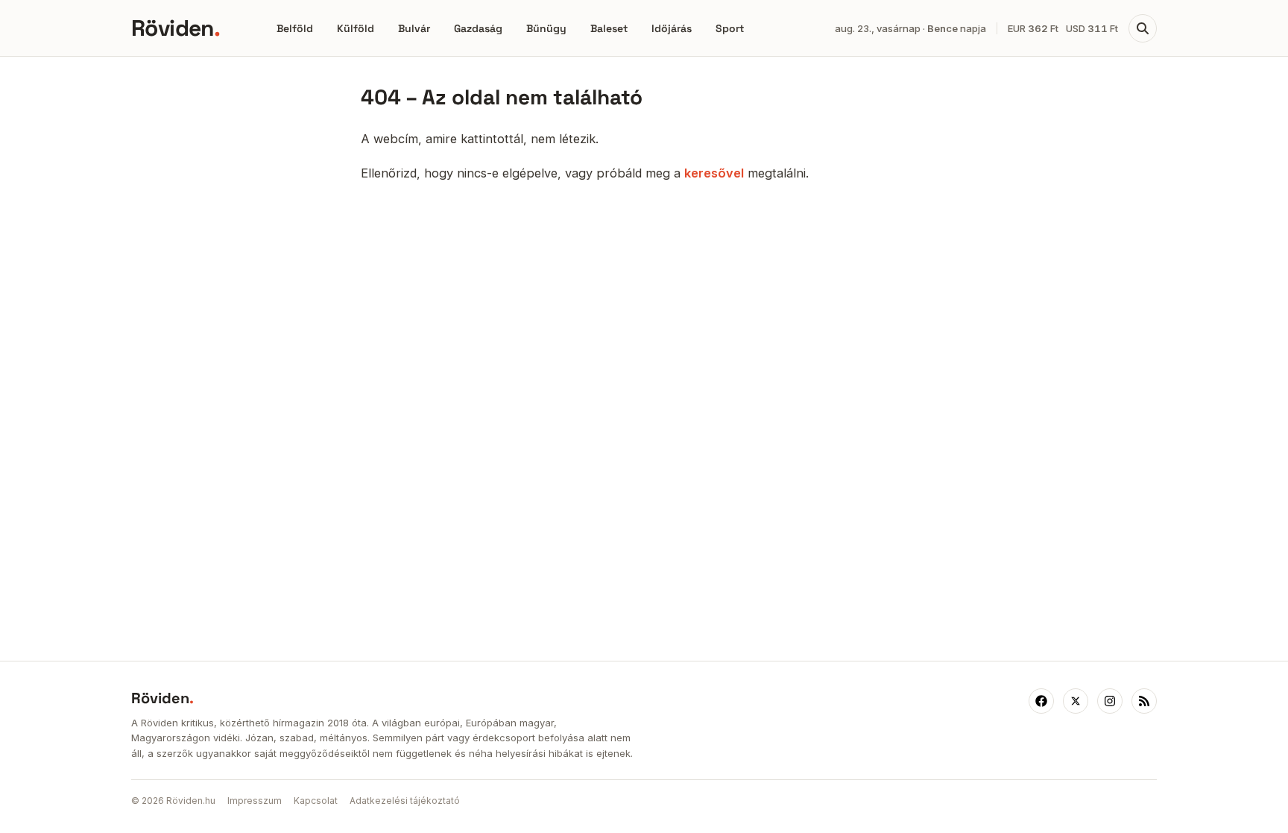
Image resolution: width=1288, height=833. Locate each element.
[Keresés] (1142, 28)
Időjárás (671, 28)
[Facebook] (1041, 701)
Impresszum (254, 800)
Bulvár (414, 28)
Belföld (295, 28)
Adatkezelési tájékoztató (405, 800)
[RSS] (1144, 701)
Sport (730, 28)
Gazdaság (478, 28)
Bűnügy (546, 28)
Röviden (175, 28)
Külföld (355, 28)
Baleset (609, 28)
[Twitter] (1075, 701)
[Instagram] (1110, 701)
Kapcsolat (316, 800)
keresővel (714, 173)
